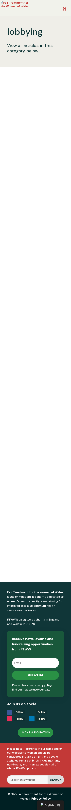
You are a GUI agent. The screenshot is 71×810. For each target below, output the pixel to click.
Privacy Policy (41, 798)
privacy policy (43, 685)
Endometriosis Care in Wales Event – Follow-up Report (34, 253)
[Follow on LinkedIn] (32, 718)
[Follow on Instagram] (9, 718)
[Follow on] (32, 712)
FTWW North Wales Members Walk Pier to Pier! (33, 525)
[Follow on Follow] (9, 712)
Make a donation (36, 732)
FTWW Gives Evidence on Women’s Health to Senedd (34, 98)
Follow (19, 712)
